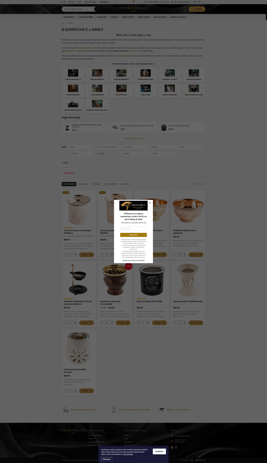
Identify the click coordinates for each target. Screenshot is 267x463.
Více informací (127, 454)
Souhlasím (159, 451)
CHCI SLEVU (133, 235)
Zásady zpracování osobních (134, 260)
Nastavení (106, 459)
